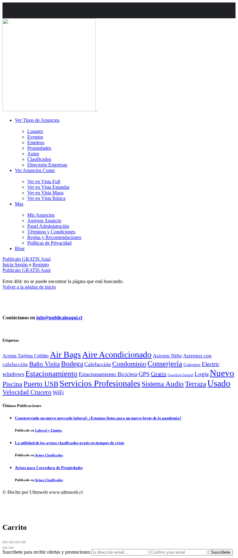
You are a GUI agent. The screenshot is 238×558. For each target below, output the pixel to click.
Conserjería (165, 364)
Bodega (72, 364)
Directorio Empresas (47, 164)
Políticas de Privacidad (49, 243)
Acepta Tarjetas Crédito (25, 355)
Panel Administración (48, 226)
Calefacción (97, 364)
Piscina (12, 384)
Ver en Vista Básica (46, 198)
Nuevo (222, 373)
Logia (202, 374)
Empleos (35, 142)
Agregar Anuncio (44, 220)
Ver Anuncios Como (35, 170)
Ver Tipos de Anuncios (37, 120)
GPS (144, 373)
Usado (219, 383)
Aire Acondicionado (117, 354)
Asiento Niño (167, 356)
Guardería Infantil (180, 375)
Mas (19, 203)
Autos (33, 153)
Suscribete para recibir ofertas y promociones (46, 552)
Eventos (35, 137)
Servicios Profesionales (100, 383)
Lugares (35, 131)
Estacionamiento (51, 373)
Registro (41, 264)
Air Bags (65, 354)
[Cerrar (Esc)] (4, 542)
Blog (19, 248)
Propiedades (39, 148)
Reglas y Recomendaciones (54, 237)
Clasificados (39, 159)
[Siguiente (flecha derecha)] (11, 548)
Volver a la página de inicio (29, 287)
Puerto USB (41, 384)
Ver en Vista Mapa (45, 192)
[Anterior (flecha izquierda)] (4, 548)
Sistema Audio (163, 384)
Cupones (192, 364)
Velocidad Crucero (26, 392)
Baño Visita (44, 364)
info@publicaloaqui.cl (59, 317)
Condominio (129, 364)
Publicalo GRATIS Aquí (26, 259)
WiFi (58, 392)
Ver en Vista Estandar (48, 187)
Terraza (195, 384)
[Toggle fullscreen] (17, 542)
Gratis (158, 373)
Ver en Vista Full (43, 181)
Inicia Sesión (15, 264)
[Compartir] (11, 542)
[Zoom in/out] (23, 542)
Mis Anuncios (41, 215)
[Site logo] (49, 109)
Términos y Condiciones (51, 231)
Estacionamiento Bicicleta (108, 374)
